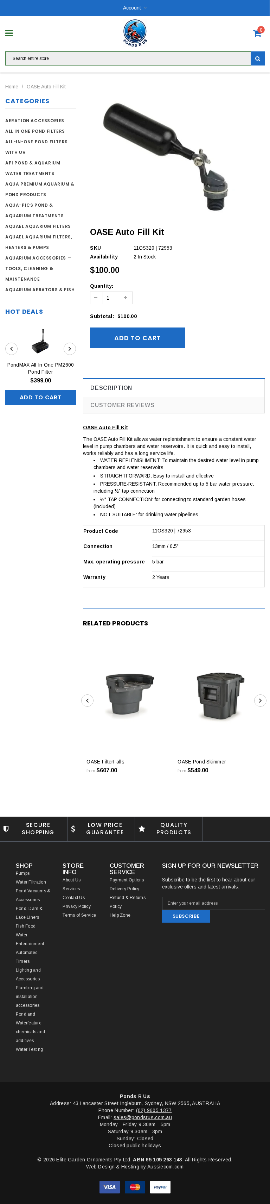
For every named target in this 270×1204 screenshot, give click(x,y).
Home (11, 86)
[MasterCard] (136, 1187)
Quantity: (101, 286)
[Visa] (110, 1187)
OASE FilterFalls (105, 762)
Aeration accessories (34, 121)
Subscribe (186, 916)
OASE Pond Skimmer (202, 762)
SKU (95, 248)
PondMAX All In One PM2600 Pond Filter (40, 368)
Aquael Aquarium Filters (38, 226)
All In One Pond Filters (35, 131)
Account (132, 8)
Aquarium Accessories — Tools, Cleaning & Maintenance (38, 268)
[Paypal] (160, 1187)
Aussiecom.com (165, 1166)
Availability (104, 257)
